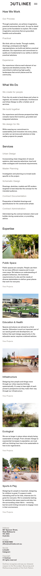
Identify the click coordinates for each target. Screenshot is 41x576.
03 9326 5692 (8, 542)
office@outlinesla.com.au (12, 544)
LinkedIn (6, 550)
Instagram (6, 552)
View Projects (8, 287)
